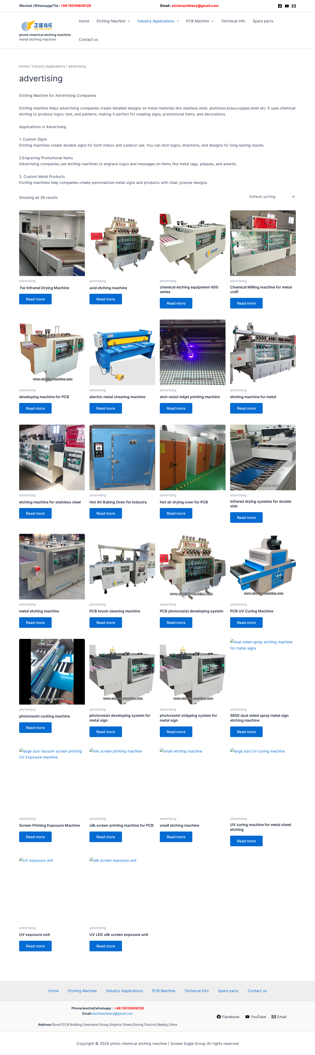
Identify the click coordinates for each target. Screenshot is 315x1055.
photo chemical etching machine (45, 35)
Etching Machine (111, 21)
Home (84, 21)
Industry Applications (155, 21)
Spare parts (263, 21)
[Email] (294, 6)
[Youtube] (287, 6)
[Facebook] (280, 6)
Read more (35, 299)
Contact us (88, 39)
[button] (127, 21)
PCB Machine (197, 21)
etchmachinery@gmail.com (112, 1013)
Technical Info (233, 21)
